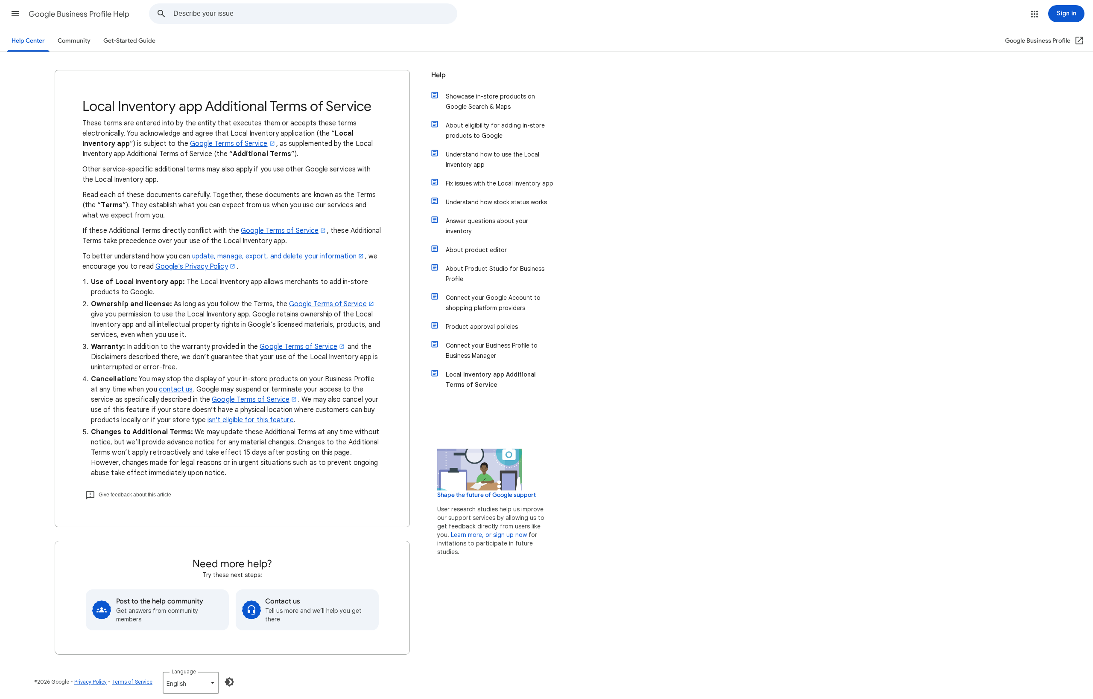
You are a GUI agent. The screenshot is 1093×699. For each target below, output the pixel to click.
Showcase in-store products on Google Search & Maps (490, 101)
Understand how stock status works (496, 202)
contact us (176, 389)
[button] (15, 13)
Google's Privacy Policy (191, 266)
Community (74, 40)
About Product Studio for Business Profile (495, 274)
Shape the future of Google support (486, 495)
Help (438, 75)
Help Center (28, 40)
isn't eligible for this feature (250, 420)
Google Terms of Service (229, 143)
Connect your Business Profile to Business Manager (492, 351)
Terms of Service (132, 682)
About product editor (476, 250)
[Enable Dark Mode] (229, 682)
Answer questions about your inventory (487, 226)
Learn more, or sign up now (489, 535)
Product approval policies (482, 327)
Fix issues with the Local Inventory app (499, 183)
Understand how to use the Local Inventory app (492, 159)
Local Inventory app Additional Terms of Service (491, 380)
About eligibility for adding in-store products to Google (495, 130)
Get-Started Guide (129, 40)
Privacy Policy (90, 682)
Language (184, 671)
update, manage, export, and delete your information (274, 256)
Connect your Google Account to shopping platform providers (493, 303)
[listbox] (191, 683)
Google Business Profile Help (79, 14)
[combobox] (315, 13)
